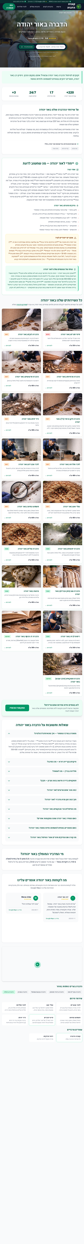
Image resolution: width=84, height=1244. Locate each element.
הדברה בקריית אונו (74, 992)
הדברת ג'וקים (48, 6)
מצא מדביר (28, 47)
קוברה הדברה (78, 13)
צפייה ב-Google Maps (52, 918)
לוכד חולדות (21, 6)
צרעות (58, 6)
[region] (42, 915)
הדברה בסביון (22, 992)
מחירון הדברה (22, 304)
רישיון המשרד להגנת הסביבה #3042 (59, 1)
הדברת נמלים (35, 6)
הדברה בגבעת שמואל (38, 992)
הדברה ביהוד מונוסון (57, 992)
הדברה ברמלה (9, 992)
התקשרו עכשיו (17, 707)
